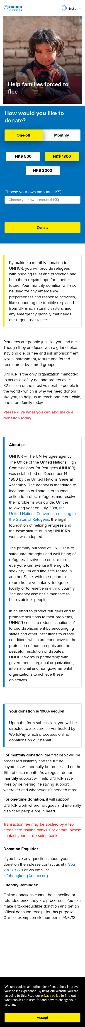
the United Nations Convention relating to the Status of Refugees (42, 513)
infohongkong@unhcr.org (25, 875)
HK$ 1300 (62, 156)
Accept (42, 1017)
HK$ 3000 (42, 170)
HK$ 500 (23, 156)
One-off (23, 135)
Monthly (61, 135)
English (73, 8)
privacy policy (50, 995)
